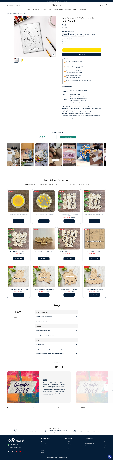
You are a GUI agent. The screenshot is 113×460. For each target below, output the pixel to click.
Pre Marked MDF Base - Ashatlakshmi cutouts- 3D (44, 252)
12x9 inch (72, 34)
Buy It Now (82, 54)
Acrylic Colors (60, 184)
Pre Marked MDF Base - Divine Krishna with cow (44, 289)
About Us (43, 441)
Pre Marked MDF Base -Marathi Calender (94, 251)
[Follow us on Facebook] (8, 451)
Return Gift (75, 9)
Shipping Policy (68, 448)
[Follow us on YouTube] (20, 451)
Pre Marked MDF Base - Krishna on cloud (94, 289)
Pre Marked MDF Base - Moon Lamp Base (19, 214)
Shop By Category (35, 9)
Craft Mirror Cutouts (46, 184)
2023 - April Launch (84, 184)
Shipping (16, 315)
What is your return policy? (42, 321)
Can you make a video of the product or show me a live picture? (50, 349)
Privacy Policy (68, 441)
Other (15, 317)
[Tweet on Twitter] (70, 118)
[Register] (104, 447)
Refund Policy (68, 443)
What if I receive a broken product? (44, 316)
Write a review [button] (68, 137)
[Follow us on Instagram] (12, 451)
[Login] (102, 5)
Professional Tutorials (46, 446)
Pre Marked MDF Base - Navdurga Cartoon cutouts (69, 215)
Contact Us (43, 443)
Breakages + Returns (17, 312)
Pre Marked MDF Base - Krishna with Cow (19, 289)
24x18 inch (94, 34)
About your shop (40, 344)
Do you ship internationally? (43, 330)
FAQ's (42, 450)
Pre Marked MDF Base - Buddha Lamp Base (44, 214)
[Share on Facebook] (66, 118)
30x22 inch (66, 38)
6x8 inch (65, 34)
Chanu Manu (83, 9)
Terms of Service (68, 446)
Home (28, 9)
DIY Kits (50, 9)
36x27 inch (73, 38)
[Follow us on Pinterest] (16, 451)
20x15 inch (87, 34)
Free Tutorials (44, 448)
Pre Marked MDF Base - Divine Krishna (69, 289)
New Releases (68, 9)
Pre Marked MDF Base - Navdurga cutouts (94, 214)
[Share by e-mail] (72, 118)
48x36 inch (81, 38)
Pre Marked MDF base (30, 184)
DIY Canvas (43, 9)
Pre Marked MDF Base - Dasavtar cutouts (69, 251)
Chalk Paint (72, 184)
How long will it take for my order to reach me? (47, 335)
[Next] (106, 389)
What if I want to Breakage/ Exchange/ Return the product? (50, 353)
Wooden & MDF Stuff (58, 9)
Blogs (42, 452)
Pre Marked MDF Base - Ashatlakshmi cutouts (19, 251)
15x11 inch (79, 34)
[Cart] (105, 5)
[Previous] (106, 385)
